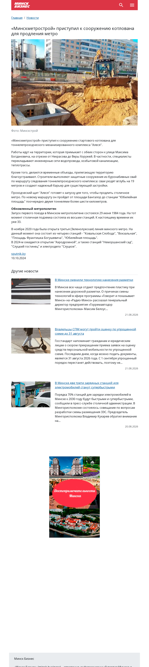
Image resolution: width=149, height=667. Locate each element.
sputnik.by (18, 254)
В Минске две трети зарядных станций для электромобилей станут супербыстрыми (86, 385)
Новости (33, 18)
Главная (17, 18)
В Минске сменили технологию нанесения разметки (94, 280)
